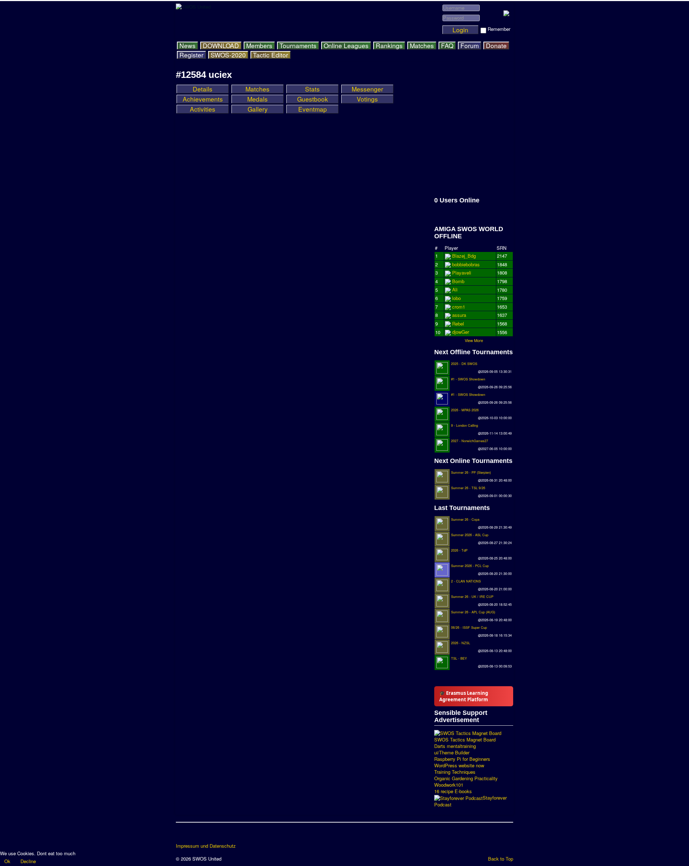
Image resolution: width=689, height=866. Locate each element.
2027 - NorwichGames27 (469, 441)
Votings (367, 99)
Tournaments (298, 46)
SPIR (457, 306)
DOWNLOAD (221, 46)
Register (191, 55)
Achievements (203, 99)
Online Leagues (346, 46)
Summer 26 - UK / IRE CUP (472, 596)
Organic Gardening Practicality (466, 778)
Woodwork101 (448, 785)
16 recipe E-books (453, 791)
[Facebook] (182, 835)
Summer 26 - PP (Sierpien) (471, 472)
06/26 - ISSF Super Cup (469, 627)
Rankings (389, 46)
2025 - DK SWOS (464, 363)
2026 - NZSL (460, 643)
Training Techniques (454, 772)
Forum (469, 46)
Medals (257, 99)
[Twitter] (195, 835)
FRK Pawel (463, 331)
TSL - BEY (459, 658)
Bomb (458, 315)
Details (202, 89)
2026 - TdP (459, 550)
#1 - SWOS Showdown (468, 379)
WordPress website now (459, 765)
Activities (202, 109)
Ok (7, 861)
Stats (312, 89)
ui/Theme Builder (451, 752)
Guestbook (312, 99)
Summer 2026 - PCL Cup (470, 565)
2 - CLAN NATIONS (466, 581)
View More (474, 340)
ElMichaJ (462, 264)
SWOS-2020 (228, 55)
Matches (422, 46)
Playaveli (461, 281)
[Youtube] (209, 835)
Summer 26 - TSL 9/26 (468, 488)
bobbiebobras (466, 272)
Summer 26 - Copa (465, 519)
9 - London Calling (464, 425)
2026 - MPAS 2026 (465, 410)
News (187, 46)
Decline (28, 861)
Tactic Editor (270, 55)
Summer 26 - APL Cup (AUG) (473, 612)
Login (460, 29)
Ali (455, 298)
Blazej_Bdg (464, 255)
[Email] (223, 835)
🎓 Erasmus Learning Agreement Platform (463, 696)
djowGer (460, 289)
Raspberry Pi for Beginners (462, 759)
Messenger (367, 89)
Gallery (258, 109)
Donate (496, 46)
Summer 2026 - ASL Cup (469, 535)
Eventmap (312, 109)
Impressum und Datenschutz (206, 846)
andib (457, 323)
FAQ (447, 46)
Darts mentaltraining (455, 746)
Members (259, 46)
